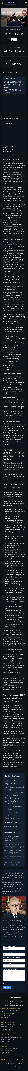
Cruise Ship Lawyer (12, 815)
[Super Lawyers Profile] (2, 1059)
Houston (4, 1046)
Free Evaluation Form (14, 24)
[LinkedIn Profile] (9, 1059)
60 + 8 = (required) (8, 963)
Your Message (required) (10, 969)
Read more (14, 912)
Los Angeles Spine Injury (14, 806)
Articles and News (11, 826)
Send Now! (6, 987)
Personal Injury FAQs (11, 822)
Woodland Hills (6, 1035)
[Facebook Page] (7, 1059)
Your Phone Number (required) (12, 957)
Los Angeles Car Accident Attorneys (14, 788)
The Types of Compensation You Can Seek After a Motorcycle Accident (13, 86)
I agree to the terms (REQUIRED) (12, 983)
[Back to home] (2, 3)
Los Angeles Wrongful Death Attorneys (13, 802)
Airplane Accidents (12, 818)
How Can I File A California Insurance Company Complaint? (12, 838)
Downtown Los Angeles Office (11, 1008)
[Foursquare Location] (15, 1059)
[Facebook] (6, 72)
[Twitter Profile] (20, 1059)
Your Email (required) (9, 952)
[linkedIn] (8, 72)
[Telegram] (16, 72)
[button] (26, 3)
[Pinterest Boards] (12, 1059)
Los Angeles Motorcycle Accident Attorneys (14, 794)
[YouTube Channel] (4, 1059)
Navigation (4, 1017)
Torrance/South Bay (7, 1022)
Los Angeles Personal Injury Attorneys (12, 782)
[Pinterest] (14, 72)
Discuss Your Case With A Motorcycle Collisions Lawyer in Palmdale (13, 90)
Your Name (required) (9, 946)
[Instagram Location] (23, 1059)
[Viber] (11, 72)
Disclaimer (22, 983)
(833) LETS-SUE (10, 3)
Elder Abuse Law (11, 812)
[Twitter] (3, 72)
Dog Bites (8, 809)
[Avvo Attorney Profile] (17, 1059)
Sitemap (17, 1067)
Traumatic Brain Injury (13, 798)
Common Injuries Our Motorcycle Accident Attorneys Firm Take (13, 81)
